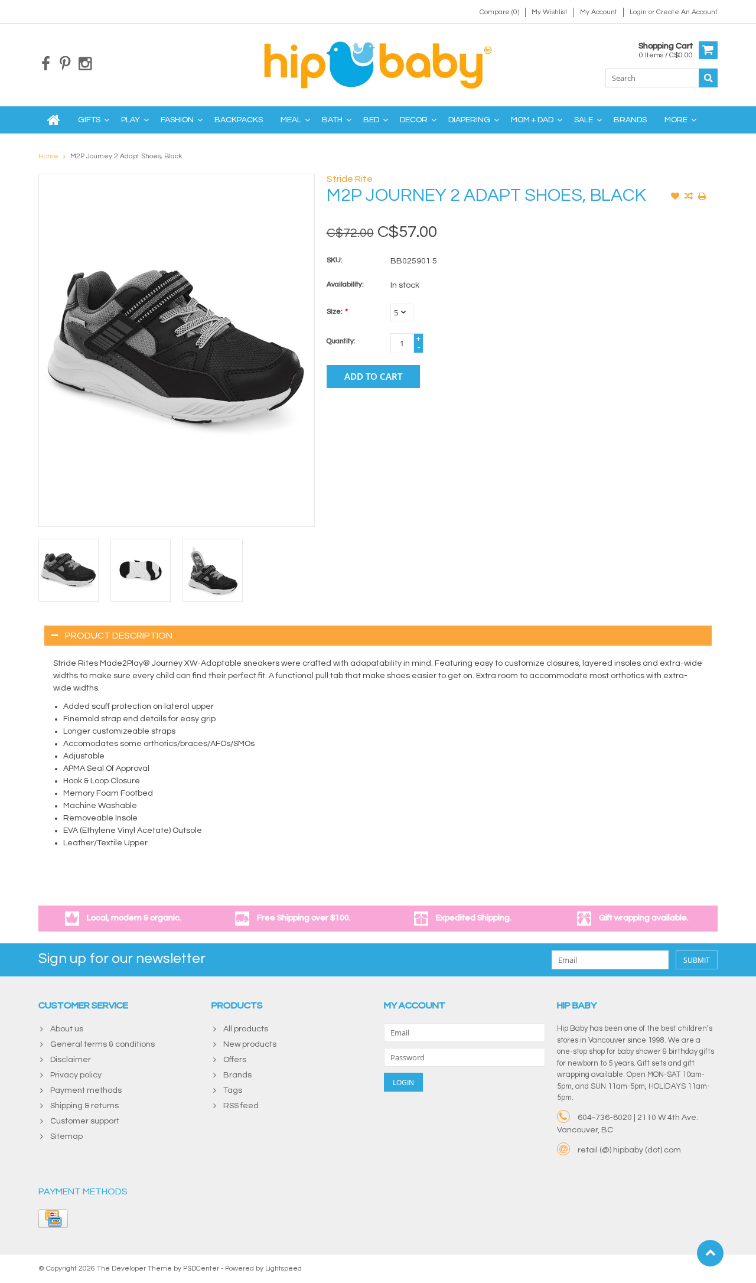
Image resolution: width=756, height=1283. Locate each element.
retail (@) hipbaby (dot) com (629, 1150)
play (130, 120)
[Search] (708, 78)
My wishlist (550, 12)
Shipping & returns (84, 1106)
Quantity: (341, 341)
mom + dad (532, 120)
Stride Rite (350, 179)
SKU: (335, 260)
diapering (469, 120)
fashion (177, 120)
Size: (337, 311)
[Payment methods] (53, 1218)
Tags (232, 1090)
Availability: (345, 284)
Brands (630, 120)
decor (414, 120)
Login (639, 12)
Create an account (687, 12)
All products (245, 1029)
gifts (89, 120)
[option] (68, 570)
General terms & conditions (102, 1044)
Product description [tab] (118, 635)
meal (291, 120)
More (675, 120)
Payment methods (86, 1090)
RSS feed (241, 1106)
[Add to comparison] (688, 197)
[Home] (53, 120)
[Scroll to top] (710, 1253)
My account (598, 12)
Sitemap (66, 1136)
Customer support (84, 1121)
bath (332, 120)
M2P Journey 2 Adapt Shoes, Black (126, 156)
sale (583, 120)
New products (249, 1044)
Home (48, 156)
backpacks (238, 120)
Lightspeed (283, 1268)
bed (371, 120)
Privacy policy (76, 1075)
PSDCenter (201, 1268)
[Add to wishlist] (675, 197)
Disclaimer (70, 1060)
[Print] (702, 197)
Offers (234, 1060)
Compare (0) (499, 12)
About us (66, 1029)
